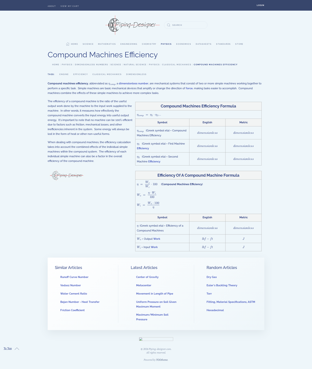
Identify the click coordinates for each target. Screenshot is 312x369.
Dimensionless (136, 74)
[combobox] (185, 25)
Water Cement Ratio (73, 293)
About (52, 6)
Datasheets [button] (204, 44)
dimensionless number (133, 83)
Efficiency (80, 74)
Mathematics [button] (107, 44)
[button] (260, 5)
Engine (64, 74)
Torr (209, 293)
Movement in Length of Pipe (154, 293)
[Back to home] (133, 25)
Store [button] (239, 44)
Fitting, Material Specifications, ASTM (231, 302)
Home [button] (74, 44)
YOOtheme (162, 359)
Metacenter (143, 285)
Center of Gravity (147, 277)
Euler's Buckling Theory (222, 285)
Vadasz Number (70, 285)
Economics (183, 44)
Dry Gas (212, 277)
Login (260, 5)
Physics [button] (166, 44)
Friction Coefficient (72, 310)
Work (156, 238)
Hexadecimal (215, 310)
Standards (223, 44)
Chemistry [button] (149, 44)
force (189, 88)
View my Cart (69, 6)
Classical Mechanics (107, 74)
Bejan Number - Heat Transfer (79, 302)
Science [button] (88, 44)
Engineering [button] (128, 44)
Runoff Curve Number (74, 277)
